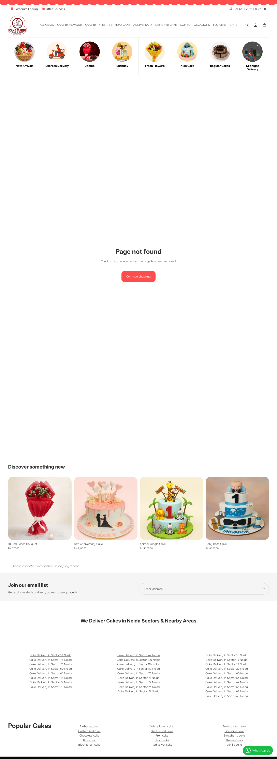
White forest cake (161, 726)
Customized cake (89, 731)
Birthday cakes (89, 726)
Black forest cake (89, 744)
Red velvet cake (162, 744)
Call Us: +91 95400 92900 (250, 9)
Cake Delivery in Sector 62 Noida (138, 655)
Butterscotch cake (234, 726)
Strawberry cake (234, 735)
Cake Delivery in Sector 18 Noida (50, 655)
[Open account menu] (255, 25)
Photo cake (162, 740)
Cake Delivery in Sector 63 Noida (226, 678)
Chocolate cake (89, 735)
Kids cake (89, 740)
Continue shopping (138, 276)
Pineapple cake (234, 731)
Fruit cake (162, 735)
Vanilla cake (234, 744)
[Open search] (247, 25)
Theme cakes (234, 740)
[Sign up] (263, 589)
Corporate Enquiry (26, 9)
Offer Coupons (55, 9)
